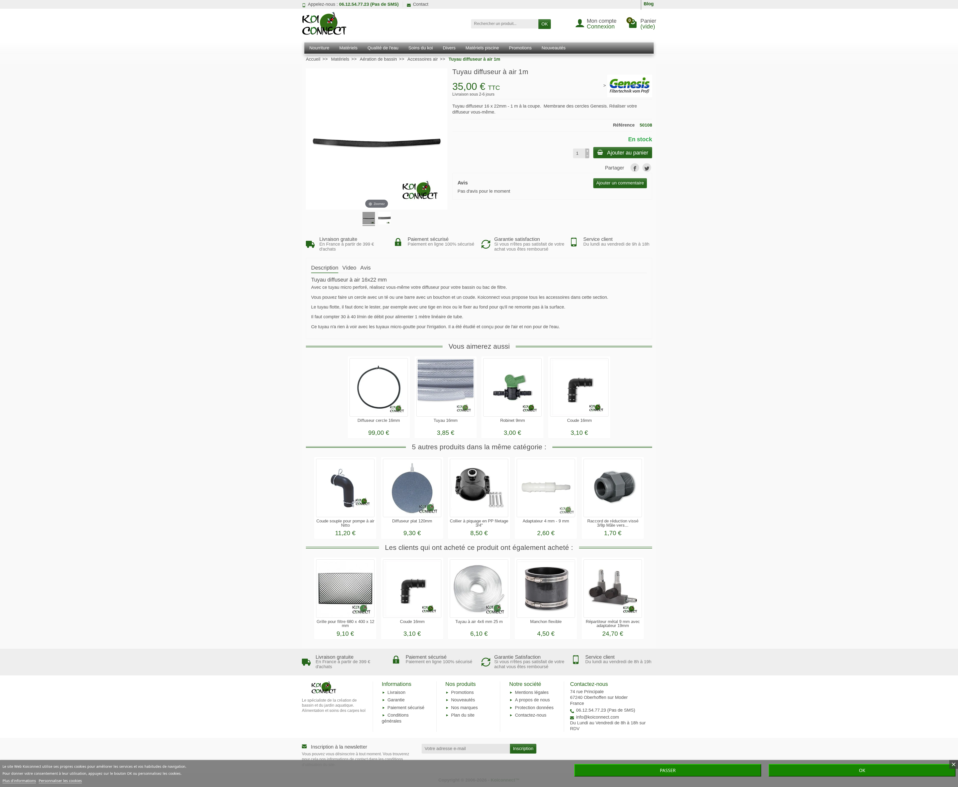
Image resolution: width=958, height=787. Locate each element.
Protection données (534, 707)
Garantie (396, 700)
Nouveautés (463, 700)
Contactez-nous (530, 715)
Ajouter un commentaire (620, 182)
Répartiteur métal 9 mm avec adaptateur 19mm (613, 623)
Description (324, 268)
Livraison (396, 692)
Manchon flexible (546, 621)
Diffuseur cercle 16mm (379, 420)
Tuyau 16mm (446, 420)
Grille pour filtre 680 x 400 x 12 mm (345, 623)
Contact (420, 4)
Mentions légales (532, 692)
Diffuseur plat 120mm (412, 521)
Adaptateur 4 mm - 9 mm (546, 521)
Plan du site (463, 715)
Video (349, 268)
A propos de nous (532, 700)
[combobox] (504, 23)
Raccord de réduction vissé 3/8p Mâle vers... (612, 523)
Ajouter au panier (627, 153)
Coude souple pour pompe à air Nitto (345, 523)
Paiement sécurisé (405, 707)
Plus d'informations (19, 780)
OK (544, 23)
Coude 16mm (579, 420)
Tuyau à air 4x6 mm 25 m (479, 621)
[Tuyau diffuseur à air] (368, 219)
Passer (668, 770)
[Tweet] (646, 167)
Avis (365, 268)
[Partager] (634, 167)
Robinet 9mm (512, 420)
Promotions (462, 692)
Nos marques (464, 707)
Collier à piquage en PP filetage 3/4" (479, 523)
